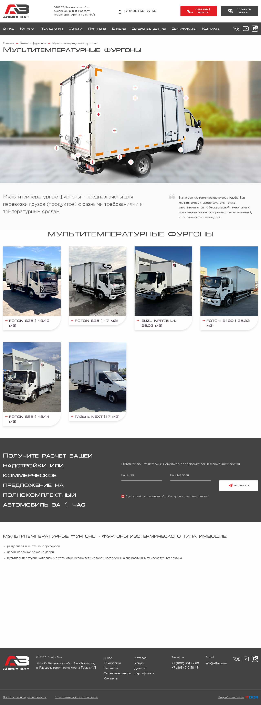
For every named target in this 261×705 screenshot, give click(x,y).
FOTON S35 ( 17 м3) (96, 320)
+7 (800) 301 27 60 (140, 11)
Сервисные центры (149, 28)
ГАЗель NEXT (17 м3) (97, 416)
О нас (8, 28)
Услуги (75, 28)
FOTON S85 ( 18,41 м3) (29, 419)
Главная (8, 43)
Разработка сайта (231, 697)
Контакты (211, 28)
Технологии (52, 28)
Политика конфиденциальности (24, 697)
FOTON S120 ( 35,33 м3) (228, 323)
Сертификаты (184, 28)
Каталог (27, 28)
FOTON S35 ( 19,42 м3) (29, 323)
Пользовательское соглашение (76, 697)
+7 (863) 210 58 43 (184, 668)
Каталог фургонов (33, 43)
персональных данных (193, 496)
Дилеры (119, 28)
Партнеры (97, 28)
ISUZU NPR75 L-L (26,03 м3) (158, 323)
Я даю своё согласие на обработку (167, 496)
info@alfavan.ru (216, 663)
